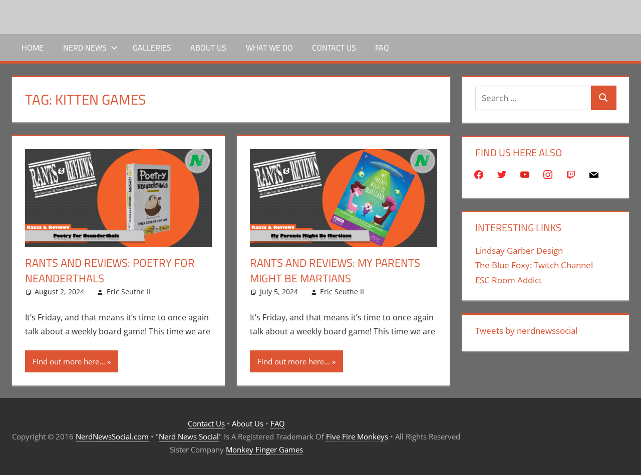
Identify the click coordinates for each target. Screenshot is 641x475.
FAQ (382, 48)
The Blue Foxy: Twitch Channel (534, 265)
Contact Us (334, 48)
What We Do (269, 48)
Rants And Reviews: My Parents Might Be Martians (335, 270)
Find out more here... (69, 361)
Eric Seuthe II (129, 291)
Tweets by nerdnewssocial (526, 330)
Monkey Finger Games (264, 449)
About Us (208, 48)
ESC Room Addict (508, 280)
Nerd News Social (189, 436)
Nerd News (85, 48)
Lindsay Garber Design (519, 250)
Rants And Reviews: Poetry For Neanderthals (110, 270)
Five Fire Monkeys (357, 436)
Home (33, 48)
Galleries (152, 48)
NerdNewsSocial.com (112, 436)
